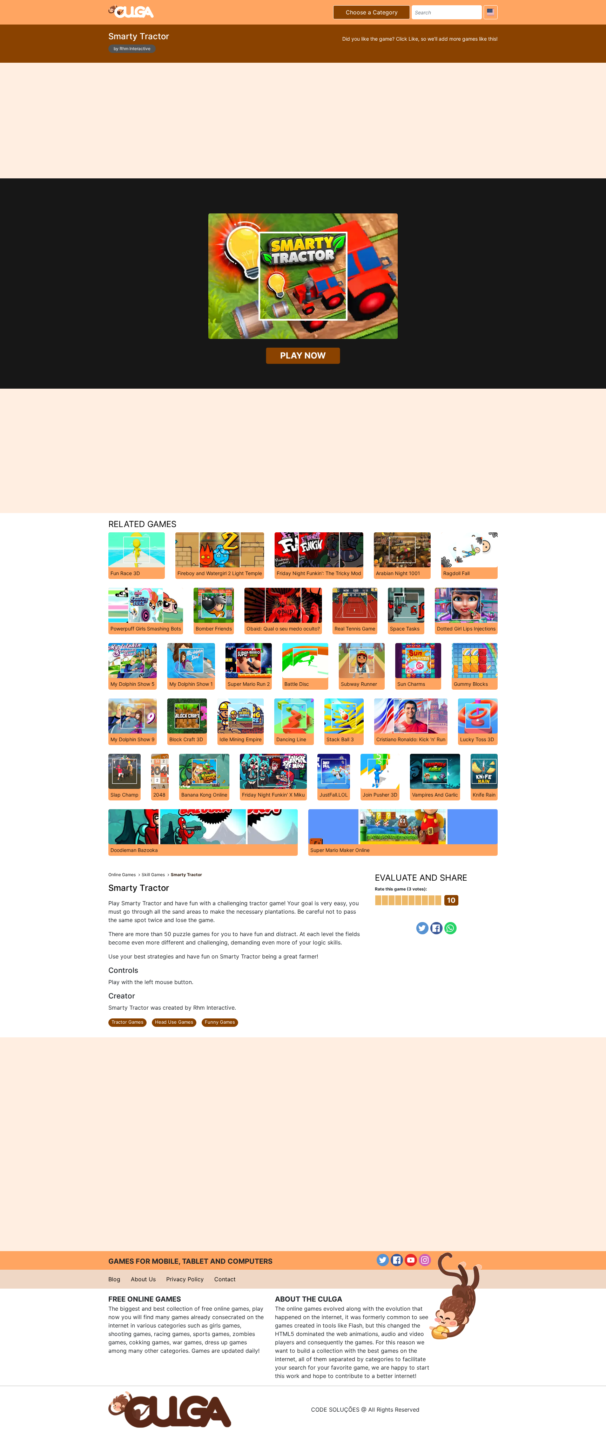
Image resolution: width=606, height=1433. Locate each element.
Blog (114, 1279)
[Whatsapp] (450, 928)
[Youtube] (411, 1260)
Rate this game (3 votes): (401, 889)
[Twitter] (422, 928)
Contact (225, 1279)
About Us (143, 1279)
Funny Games (220, 1022)
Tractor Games (127, 1022)
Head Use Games (174, 1022)
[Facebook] (436, 928)
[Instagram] (425, 1260)
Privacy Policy (185, 1279)
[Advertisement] (303, 120)
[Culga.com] (131, 11)
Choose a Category (372, 12)
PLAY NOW (303, 355)
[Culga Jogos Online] (169, 1408)
